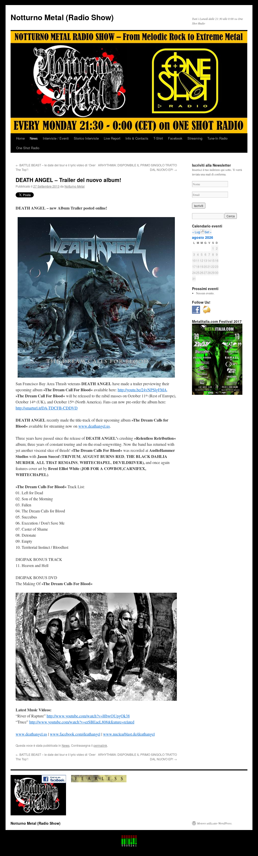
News (34, 138)
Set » (208, 232)
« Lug (196, 232)
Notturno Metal (74, 186)
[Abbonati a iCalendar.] (202, 232)
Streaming (194, 138)
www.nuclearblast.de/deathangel (129, 734)
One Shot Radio (27, 147)
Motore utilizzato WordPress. (214, 823)
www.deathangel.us (94, 426)
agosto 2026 (202, 237)
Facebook (175, 138)
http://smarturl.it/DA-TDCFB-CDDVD (47, 407)
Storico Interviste (86, 138)
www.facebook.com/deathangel (75, 734)
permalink (100, 745)
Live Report (112, 138)
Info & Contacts (136, 138)
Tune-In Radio (217, 138)
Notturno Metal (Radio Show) (62, 17)
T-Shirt (158, 138)
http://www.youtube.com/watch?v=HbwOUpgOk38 (88, 715)
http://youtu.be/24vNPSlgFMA (142, 389)
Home (20, 138)
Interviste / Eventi (56, 138)
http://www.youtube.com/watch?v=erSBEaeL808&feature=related (81, 721)
